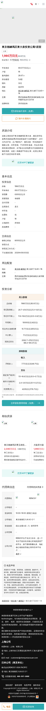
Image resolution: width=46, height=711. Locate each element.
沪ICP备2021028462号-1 (29, 693)
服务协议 (36, 685)
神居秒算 (5, 601)
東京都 (21, 91)
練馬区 (27, 91)
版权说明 (18, 685)
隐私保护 (9, 685)
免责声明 (27, 685)
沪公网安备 (31, 696)
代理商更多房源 (34, 487)
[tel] (31, 4)
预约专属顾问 (24, 118)
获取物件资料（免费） (24, 111)
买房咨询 (30, 706)
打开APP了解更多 (26, 162)
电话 (8, 706)
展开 (17, 554)
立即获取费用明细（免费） (23, 403)
